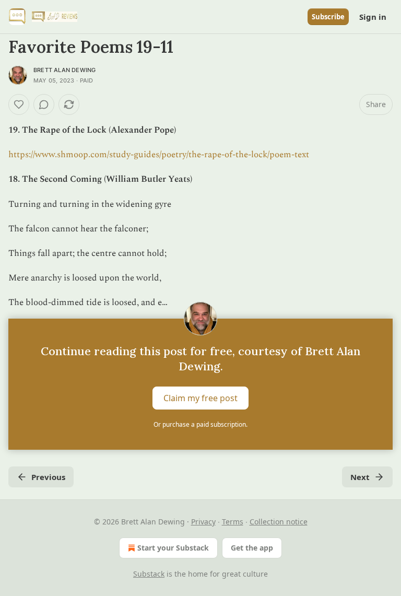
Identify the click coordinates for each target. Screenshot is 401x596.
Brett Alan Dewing (64, 70)
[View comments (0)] (43, 104)
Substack (148, 574)
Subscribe (328, 16)
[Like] (18, 104)
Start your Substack (173, 548)
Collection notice (279, 522)
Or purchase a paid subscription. (200, 424)
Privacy (203, 522)
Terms (232, 522)
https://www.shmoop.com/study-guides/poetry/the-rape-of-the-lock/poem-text (158, 154)
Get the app (252, 548)
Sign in (372, 16)
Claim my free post (200, 397)
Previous (48, 477)
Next (360, 477)
